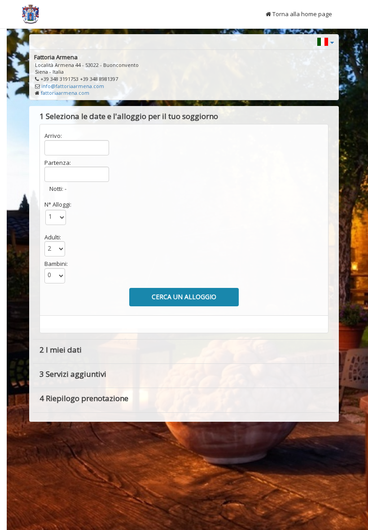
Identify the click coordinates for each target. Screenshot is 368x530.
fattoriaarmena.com (65, 92)
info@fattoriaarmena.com (72, 86)
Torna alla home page (301, 14)
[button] (325, 41)
